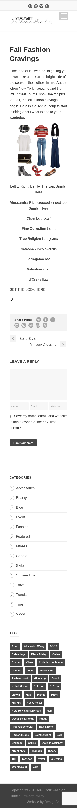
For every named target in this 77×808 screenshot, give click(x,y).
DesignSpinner (55, 802)
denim (30, 670)
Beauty (21, 498)
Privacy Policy (33, 796)
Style (20, 565)
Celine (56, 654)
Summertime (25, 575)
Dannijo (16, 670)
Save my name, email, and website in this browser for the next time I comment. (38, 421)
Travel (20, 585)
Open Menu (63, 16)
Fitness (21, 546)
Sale (59, 735)
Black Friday (39, 654)
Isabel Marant (20, 686)
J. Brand (39, 686)
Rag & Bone (46, 726)
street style (19, 750)
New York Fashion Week (26, 710)
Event (20, 517)
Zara (35, 767)
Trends (21, 595)
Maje (28, 694)
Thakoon (36, 750)
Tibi (14, 759)
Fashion (22, 527)
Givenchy (40, 678)
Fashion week (20, 678)
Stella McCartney (52, 742)
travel (41, 759)
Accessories (25, 488)
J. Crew (54, 686)
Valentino (56, 759)
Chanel (16, 662)
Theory (52, 750)
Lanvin (16, 694)
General (22, 556)
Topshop (27, 759)
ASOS (53, 646)
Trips (20, 604)
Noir (49, 710)
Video (20, 614)
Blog (19, 507)
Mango (41, 694)
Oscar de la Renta (23, 718)
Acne (15, 646)
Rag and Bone (20, 735)
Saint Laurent (43, 735)
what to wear (19, 767)
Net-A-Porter (34, 702)
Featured (23, 536)
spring (32, 742)
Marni (54, 694)
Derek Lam (46, 670)
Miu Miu (16, 702)
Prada (43, 718)
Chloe (29, 662)
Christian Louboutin (51, 662)
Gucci (55, 678)
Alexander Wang (34, 646)
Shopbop (17, 742)
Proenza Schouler (22, 726)
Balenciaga (18, 654)
